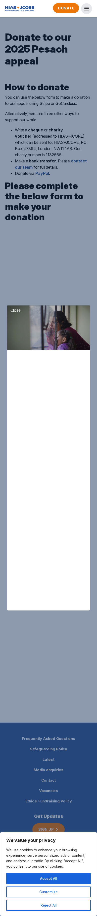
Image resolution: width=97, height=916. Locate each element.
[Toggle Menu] (86, 8)
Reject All (49, 905)
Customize (48, 892)
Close (15, 310)
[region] (48, 874)
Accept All (48, 878)
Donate (66, 8)
